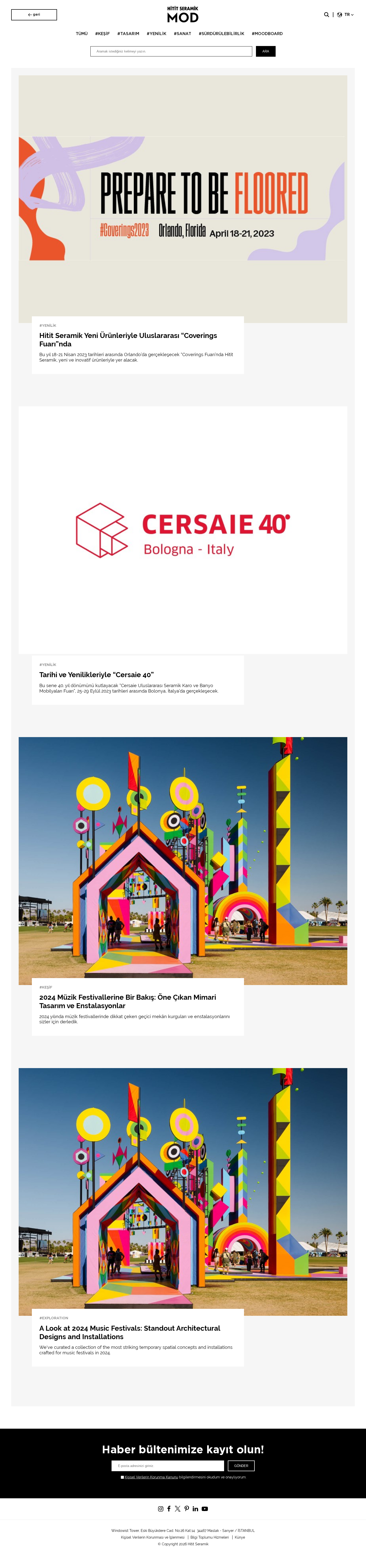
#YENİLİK (156, 34)
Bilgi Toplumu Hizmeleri (209, 1537)
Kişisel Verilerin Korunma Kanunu (151, 1477)
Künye (240, 1537)
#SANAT (182, 34)
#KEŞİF (102, 34)
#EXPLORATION (53, 1318)
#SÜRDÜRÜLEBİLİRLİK (221, 34)
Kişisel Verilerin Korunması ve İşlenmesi (152, 1537)
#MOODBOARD (267, 34)
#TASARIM (128, 34)
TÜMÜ (82, 34)
